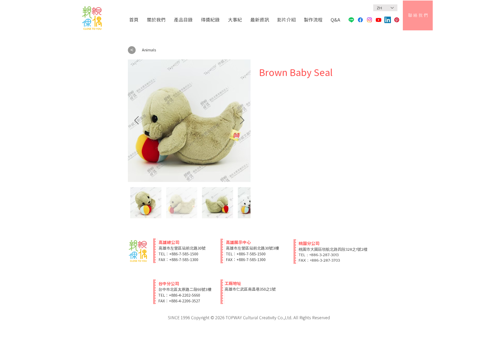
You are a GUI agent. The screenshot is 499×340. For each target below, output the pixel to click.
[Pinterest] (396, 20)
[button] (183, 20)
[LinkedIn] (387, 20)
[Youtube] (378, 20)
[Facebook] (360, 20)
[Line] (351, 20)
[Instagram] (369, 20)
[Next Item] (242, 120)
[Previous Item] (136, 120)
